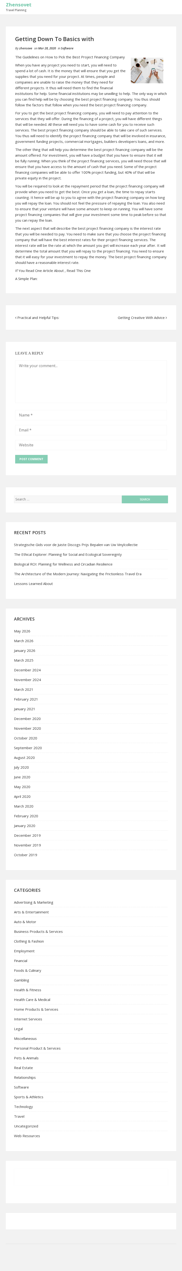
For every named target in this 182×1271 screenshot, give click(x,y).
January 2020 (24, 825)
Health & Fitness (27, 989)
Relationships (25, 1077)
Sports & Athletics (28, 1096)
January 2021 (24, 708)
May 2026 (22, 631)
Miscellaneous (25, 1038)
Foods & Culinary (27, 970)
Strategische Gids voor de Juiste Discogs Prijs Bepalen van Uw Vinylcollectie (76, 544)
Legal (18, 1028)
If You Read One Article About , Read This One (53, 270)
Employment (24, 951)
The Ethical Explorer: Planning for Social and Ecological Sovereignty (68, 554)
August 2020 (24, 757)
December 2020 (27, 718)
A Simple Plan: (26, 278)
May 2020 (22, 786)
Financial (20, 960)
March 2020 (23, 806)
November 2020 (27, 728)
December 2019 (27, 835)
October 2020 (25, 738)
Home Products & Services (36, 1009)
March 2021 (23, 689)
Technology (23, 1106)
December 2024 (27, 670)
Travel (19, 1116)
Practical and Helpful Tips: (38, 317)
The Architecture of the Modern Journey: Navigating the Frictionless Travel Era (77, 573)
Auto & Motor (25, 921)
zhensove (25, 48)
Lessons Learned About (33, 583)
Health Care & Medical (32, 999)
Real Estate (23, 1067)
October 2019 (25, 854)
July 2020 (21, 767)
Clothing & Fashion (29, 941)
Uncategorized (26, 1126)
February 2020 (26, 815)
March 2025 (23, 660)
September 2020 (28, 747)
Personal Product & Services (37, 1048)
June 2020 (22, 777)
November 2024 (27, 679)
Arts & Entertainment (31, 912)
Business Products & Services (38, 931)
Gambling (21, 980)
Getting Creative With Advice (141, 317)
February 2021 (26, 699)
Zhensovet (19, 4)
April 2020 (22, 796)
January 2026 (24, 650)
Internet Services (28, 1019)
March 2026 (23, 640)
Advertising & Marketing (33, 902)
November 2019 (27, 845)
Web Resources (27, 1135)
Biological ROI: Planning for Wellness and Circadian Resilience (63, 564)
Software (67, 48)
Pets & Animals (26, 1058)
